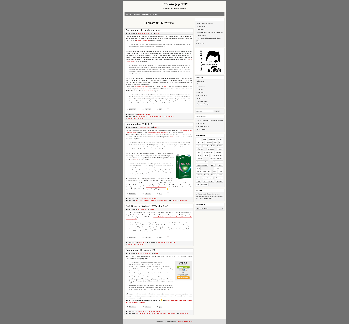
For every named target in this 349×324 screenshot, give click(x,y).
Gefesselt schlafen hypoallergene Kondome (209, 32)
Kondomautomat (217, 155)
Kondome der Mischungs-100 (140, 250)
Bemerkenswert (143, 198)
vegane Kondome (207, 178)
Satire (220, 171)
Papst (198, 168)
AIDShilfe (212, 139)
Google (199, 152)
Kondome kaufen (202, 162)
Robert (157, 33)
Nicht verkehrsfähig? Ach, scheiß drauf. (208, 38)
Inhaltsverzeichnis (146, 14)
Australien (147, 200)
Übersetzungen (171, 313)
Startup (206, 174)
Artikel (136, 160)
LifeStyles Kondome (141, 86)
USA (173, 242)
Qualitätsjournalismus (203, 171)
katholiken (219, 152)
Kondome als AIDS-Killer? (139, 124)
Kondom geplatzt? (174, 4)
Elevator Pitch (148, 91)
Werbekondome (169, 116)
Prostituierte (218, 168)
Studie (213, 174)
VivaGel (172, 137)
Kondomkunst (218, 162)
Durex (138, 313)
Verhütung (219, 178)
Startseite (128, 14)
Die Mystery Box (201, 26)
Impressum (155, 14)
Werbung (219, 181)
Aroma (220, 139)
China (198, 146)
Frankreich (210, 149)
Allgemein (200, 81)
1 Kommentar (183, 313)
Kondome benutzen (216, 158)
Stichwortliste (136, 14)
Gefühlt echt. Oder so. (202, 44)
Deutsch (205, 146)
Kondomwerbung (202, 165)
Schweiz (199, 174)
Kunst (213, 165)
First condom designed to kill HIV (158, 132)
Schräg (198, 41)
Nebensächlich (202, 95)
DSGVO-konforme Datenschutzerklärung (210, 120)
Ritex (214, 171)
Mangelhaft (141, 114)
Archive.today (208, 198)
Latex (220, 165)
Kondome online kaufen (147, 313)
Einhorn (219, 146)
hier (218, 194)
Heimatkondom (152, 116)
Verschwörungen (202, 101)
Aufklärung (200, 142)
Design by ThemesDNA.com (184, 321)
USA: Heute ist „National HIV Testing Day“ (147, 206)
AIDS (137, 200)
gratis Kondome (208, 152)
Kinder (199, 155)
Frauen (220, 149)
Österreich (204, 184)
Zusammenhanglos (203, 104)
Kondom (153, 200)
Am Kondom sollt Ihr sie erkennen (143, 30)
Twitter (220, 174)
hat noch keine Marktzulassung (156, 187)
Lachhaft (149, 311)
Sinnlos (148, 114)
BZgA (220, 142)
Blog (215, 142)
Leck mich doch (201, 35)
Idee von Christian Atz (143, 40)
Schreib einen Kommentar (136, 118)
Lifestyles (160, 116)
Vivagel (165, 200)
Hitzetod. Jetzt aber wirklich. (205, 23)
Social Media (167, 242)
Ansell (165, 86)
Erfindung (200, 149)
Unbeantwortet (200, 29)
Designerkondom (141, 116)
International (153, 198)
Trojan (164, 313)
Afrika (198, 139)
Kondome (200, 158)
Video (198, 181)
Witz (198, 184)
